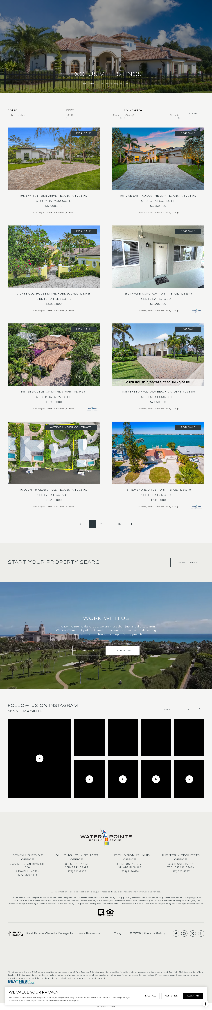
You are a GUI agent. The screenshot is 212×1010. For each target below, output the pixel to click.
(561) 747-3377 (180, 871)
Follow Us (165, 709)
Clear (193, 113)
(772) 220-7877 (76, 871)
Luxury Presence (87, 933)
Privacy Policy (154, 933)
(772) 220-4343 (27, 874)
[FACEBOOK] (176, 933)
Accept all (193, 996)
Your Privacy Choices (106, 1006)
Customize (171, 996)
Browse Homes (187, 562)
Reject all (150, 996)
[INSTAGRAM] (184, 933)
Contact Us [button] (87, 651)
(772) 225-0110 (129, 871)
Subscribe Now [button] (122, 651)
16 (119, 524)
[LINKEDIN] (201, 933)
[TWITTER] (193, 933)
